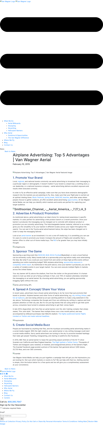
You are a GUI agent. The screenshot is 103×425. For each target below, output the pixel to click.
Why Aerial (8, 133)
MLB (47, 255)
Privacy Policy (21, 421)
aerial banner (26, 236)
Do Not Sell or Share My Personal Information (44, 421)
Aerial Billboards (14, 123)
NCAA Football (55, 255)
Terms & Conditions (69, 421)
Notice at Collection (7, 421)
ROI (54, 240)
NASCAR (58, 197)
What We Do (8, 121)
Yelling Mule (82, 421)
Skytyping (12, 126)
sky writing (76, 295)
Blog (5, 143)
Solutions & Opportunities (18, 135)
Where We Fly (9, 140)
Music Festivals (38, 197)
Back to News (10, 151)
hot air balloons (19, 298)
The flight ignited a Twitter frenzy (65, 342)
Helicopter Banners (15, 131)
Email (2, 412)
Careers (7, 398)
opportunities (72, 200)
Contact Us (8, 145)
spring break (49, 197)
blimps (84, 295)
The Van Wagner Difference (18, 138)
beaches (66, 197)
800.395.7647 (15, 402)
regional (21, 181)
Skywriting (12, 128)
